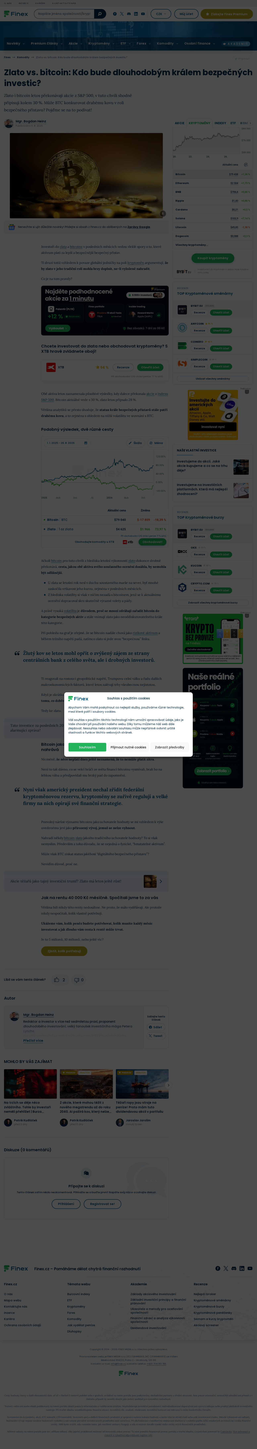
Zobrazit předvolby (169, 747)
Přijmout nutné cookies (128, 747)
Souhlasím (87, 747)
